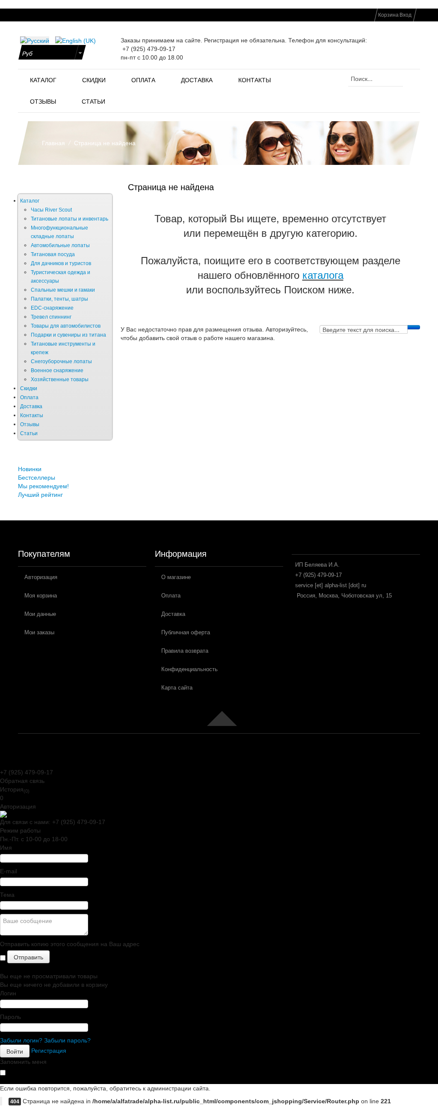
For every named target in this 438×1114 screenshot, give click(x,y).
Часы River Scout (51, 210)
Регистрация (48, 1050)
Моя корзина (40, 595)
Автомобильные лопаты (60, 245)
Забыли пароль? (67, 1040)
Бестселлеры (36, 477)
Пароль (10, 1016)
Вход (405, 15)
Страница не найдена (171, 187)
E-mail (8, 871)
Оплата (29, 397)
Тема (7, 894)
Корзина (388, 15)
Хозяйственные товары (60, 379)
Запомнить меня (23, 1061)
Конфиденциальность (189, 669)
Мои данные (40, 614)
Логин (8, 993)
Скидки (28, 388)
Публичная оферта (185, 632)
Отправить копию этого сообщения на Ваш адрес (69, 944)
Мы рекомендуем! (43, 486)
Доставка (31, 406)
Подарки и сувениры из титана (68, 335)
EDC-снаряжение (52, 308)
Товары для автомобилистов (66, 326)
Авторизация (40, 577)
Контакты (31, 415)
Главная (53, 143)
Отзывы (29, 424)
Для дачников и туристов (61, 263)
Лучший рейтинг (40, 494)
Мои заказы (39, 632)
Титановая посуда (53, 254)
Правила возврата (184, 651)
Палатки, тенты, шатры (59, 299)
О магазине (176, 577)
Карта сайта (176, 687)
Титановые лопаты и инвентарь (69, 219)
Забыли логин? (21, 1040)
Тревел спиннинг (51, 317)
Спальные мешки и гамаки (63, 290)
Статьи (29, 433)
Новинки (29, 469)
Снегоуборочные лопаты (61, 361)
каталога (322, 275)
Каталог (29, 201)
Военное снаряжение (57, 370)
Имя (6, 847)
